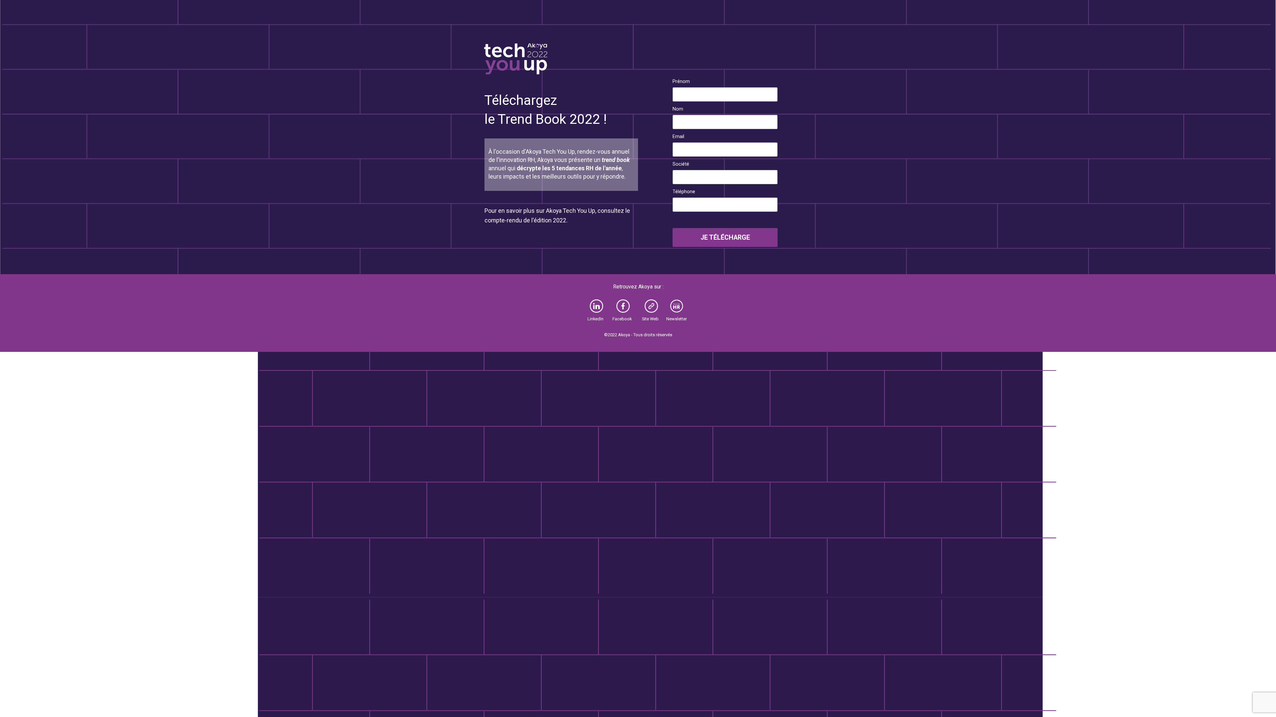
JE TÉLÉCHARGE (725, 237)
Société (681, 164)
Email (678, 136)
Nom (678, 109)
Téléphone (684, 191)
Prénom (681, 81)
